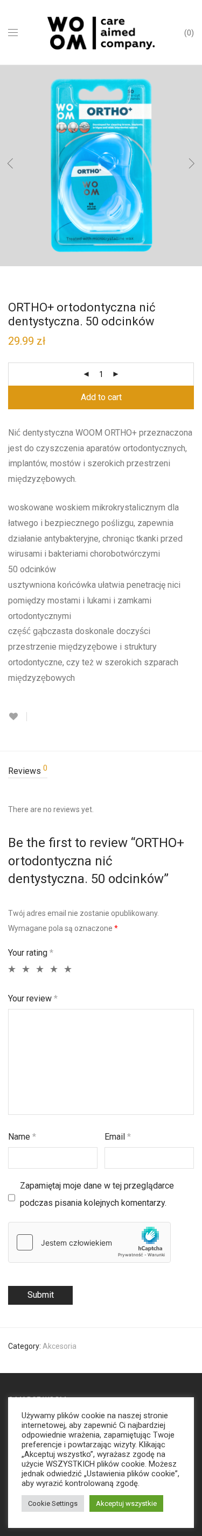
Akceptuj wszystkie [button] (126, 1503)
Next (191, 165)
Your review (33, 998)
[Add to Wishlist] (17, 716)
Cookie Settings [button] (53, 1503)
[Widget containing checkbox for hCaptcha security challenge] (89, 1242)
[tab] (101, 771)
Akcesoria (59, 1346)
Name (22, 1137)
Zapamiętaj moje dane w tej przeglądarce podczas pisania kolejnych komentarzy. (97, 1194)
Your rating (30, 953)
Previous (10, 165)
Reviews (27, 770)
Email (118, 1137)
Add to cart (101, 397)
